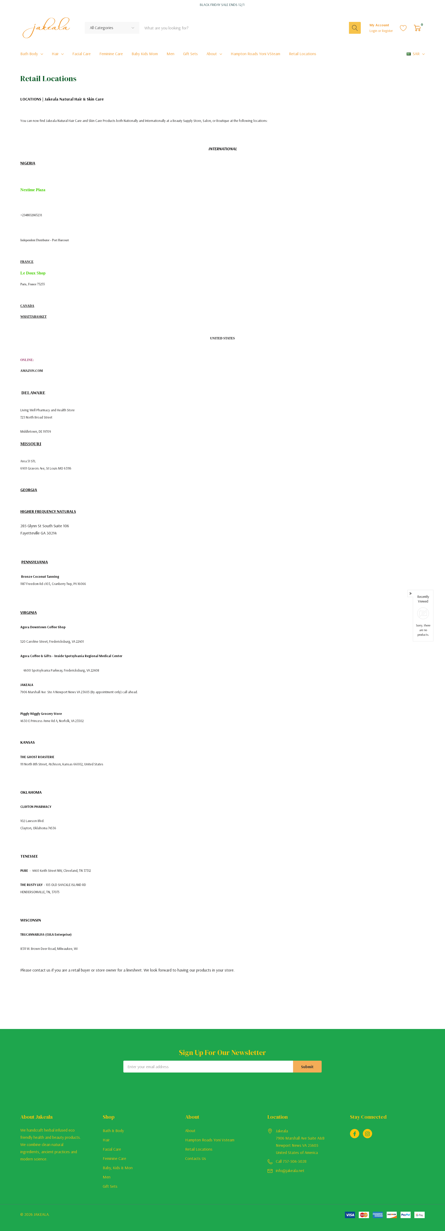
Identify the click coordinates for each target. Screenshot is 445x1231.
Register (387, 30)
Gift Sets (110, 1186)
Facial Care (112, 1149)
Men (106, 1176)
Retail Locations (198, 1149)
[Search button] (355, 28)
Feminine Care (114, 1158)
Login (374, 30)
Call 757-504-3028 (291, 1161)
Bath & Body (113, 1130)
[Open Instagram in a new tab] (367, 1133)
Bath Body (29, 53)
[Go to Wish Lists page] (403, 28)
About (212, 53)
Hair (55, 53)
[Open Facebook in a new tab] (354, 1133)
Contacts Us (195, 1158)
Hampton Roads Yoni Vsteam (209, 1139)
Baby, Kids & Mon (118, 1167)
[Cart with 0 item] (417, 28)
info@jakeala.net (290, 1170)
